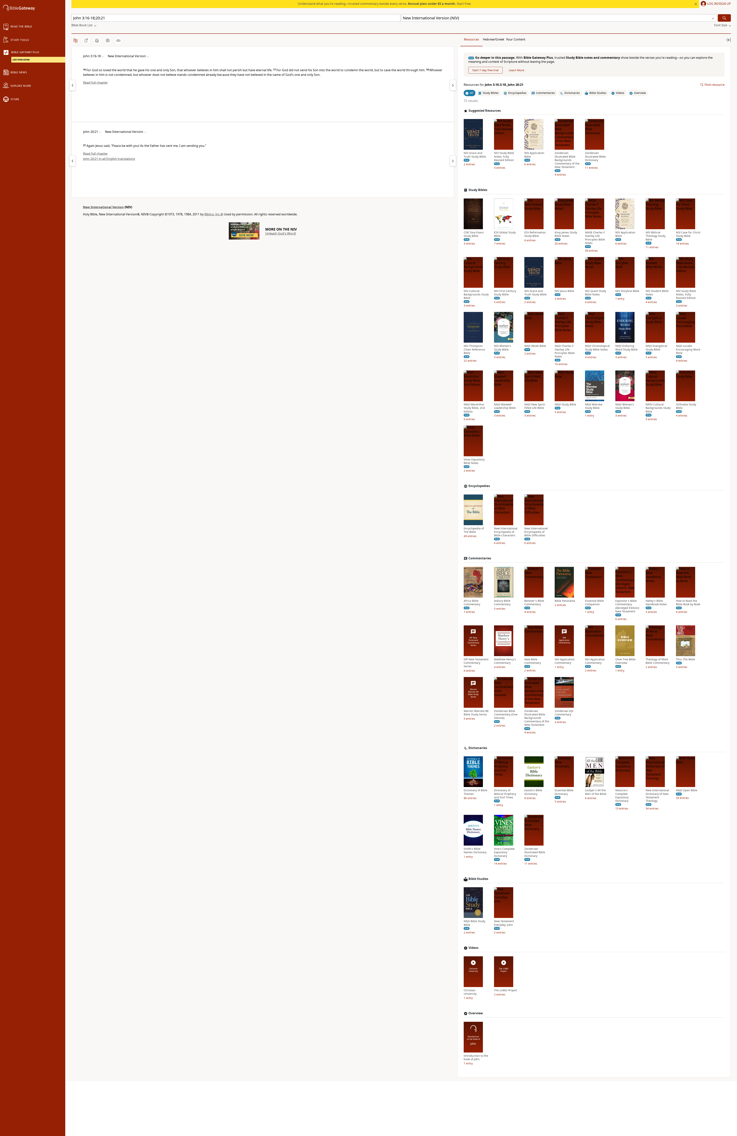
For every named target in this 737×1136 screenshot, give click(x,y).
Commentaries (479, 558)
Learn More (516, 70)
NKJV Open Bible (686, 790)
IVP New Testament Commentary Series (476, 663)
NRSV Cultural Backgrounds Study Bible (658, 408)
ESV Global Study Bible (505, 234)
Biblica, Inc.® (213, 214)
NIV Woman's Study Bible (502, 347)
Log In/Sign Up (719, 4)
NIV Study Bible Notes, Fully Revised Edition (504, 156)
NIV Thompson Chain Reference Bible (474, 349)
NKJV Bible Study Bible (474, 922)
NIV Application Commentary (565, 661)
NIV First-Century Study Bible (505, 292)
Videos (473, 948)
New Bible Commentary (532, 661)
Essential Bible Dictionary (564, 792)
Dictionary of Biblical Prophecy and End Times (505, 794)
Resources (471, 39)
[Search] (724, 18)
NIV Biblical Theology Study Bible (655, 236)
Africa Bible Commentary (472, 602)
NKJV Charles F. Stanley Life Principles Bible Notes (565, 351)
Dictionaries (477, 748)
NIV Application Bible (534, 154)
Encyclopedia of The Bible (474, 530)
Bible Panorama (565, 601)
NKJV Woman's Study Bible (624, 406)
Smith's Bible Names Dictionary (475, 850)
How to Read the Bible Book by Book (688, 602)
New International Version (103, 207)
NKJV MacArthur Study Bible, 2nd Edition (474, 408)
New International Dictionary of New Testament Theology (657, 796)
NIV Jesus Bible (564, 291)
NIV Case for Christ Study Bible (688, 234)
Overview (475, 1013)
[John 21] (453, 160)
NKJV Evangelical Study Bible (656, 347)
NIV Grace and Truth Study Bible (475, 154)
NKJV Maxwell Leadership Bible (505, 406)
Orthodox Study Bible (686, 406)
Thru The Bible (685, 659)
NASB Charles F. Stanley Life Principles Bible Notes (595, 238)
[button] (715, 4)
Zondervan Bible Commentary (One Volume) (505, 714)
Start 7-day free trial (485, 70)
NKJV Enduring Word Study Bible (626, 347)
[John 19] (72, 160)
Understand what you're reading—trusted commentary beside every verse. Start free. (384, 4)
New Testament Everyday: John (504, 922)
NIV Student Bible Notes (657, 292)
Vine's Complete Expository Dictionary (504, 852)
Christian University (470, 992)
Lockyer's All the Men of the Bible (595, 792)
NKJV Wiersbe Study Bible (593, 406)
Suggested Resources (484, 111)
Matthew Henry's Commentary (505, 661)
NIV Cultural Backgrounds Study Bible (476, 294)
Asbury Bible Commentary (502, 602)
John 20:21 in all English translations (109, 159)
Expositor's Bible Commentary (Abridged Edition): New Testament (627, 606)
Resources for (493, 85)
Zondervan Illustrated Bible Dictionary (595, 156)
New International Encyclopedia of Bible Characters (505, 532)
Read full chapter (95, 82)
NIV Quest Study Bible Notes (595, 292)
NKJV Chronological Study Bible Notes (597, 347)
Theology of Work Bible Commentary (657, 661)
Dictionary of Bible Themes (475, 792)
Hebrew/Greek (493, 39)
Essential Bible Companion (594, 602)
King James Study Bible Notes (566, 234)
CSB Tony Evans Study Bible (474, 234)
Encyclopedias (479, 486)
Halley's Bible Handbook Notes (656, 602)
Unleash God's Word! (280, 233)
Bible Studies (478, 879)
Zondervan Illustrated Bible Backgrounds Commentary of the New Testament (567, 160)
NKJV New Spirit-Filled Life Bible (535, 406)
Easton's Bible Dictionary (533, 792)
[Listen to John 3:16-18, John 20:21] (118, 40)
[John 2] (72, 85)
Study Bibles (477, 190)
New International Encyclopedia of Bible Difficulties (536, 532)
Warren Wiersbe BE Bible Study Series (476, 712)
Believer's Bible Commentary (534, 602)
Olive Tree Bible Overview (625, 661)
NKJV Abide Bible (535, 346)
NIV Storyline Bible (627, 291)
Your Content (515, 39)
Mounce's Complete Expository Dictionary (622, 796)
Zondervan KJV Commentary (564, 712)
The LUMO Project (505, 990)
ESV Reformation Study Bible (535, 234)
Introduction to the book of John (476, 1057)
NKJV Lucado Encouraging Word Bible (688, 349)
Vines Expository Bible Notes (474, 461)
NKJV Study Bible (565, 404)
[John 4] (453, 85)
